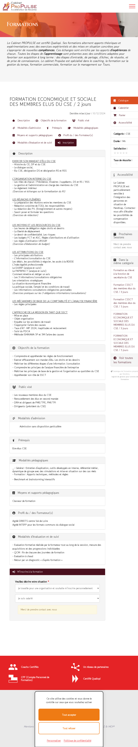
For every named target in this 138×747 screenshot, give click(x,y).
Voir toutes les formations (123, 360)
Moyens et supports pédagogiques (35, 135)
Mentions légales (33, 726)
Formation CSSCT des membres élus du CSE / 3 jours (124, 288)
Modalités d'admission (29, 128)
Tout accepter (69, 715)
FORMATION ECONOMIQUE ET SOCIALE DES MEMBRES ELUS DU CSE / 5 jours (124, 343)
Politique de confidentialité (77, 740)
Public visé (83, 120)
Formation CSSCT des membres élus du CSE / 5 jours (124, 303)
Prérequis (56, 128)
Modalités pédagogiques (85, 128)
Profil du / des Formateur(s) (78, 135)
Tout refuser (69, 728)
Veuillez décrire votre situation (31, 581)
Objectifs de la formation (53, 120)
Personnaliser (54, 740)
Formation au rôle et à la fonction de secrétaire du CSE (124, 273)
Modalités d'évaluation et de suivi (34, 142)
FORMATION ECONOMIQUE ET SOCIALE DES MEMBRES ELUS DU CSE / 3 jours (124, 321)
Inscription (68, 142)
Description (23, 120)
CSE (128, 134)
